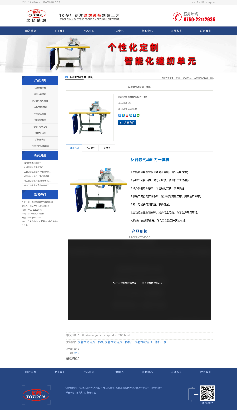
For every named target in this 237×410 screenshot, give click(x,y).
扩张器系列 (40, 140)
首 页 (178, 78)
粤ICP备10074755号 (139, 388)
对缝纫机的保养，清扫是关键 (36, 176)
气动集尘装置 (40, 114)
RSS (208, 2)
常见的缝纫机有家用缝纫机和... (37, 181)
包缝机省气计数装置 (40, 146)
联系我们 (205, 31)
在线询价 (127, 122)
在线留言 (176, 31)
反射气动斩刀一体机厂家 (150, 342)
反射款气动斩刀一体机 (204, 78)
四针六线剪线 (40, 94)
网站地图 (200, 2)
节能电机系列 (40, 133)
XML (213, 2)
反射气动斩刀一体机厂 (119, 342)
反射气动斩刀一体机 (91, 342)
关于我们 (59, 31)
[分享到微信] (138, 115)
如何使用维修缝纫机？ (33, 163)
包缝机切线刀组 (40, 127)
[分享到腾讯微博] (130, 115)
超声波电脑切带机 (40, 101)
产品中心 (89, 31)
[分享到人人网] (134, 115)
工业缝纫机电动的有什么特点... (37, 172)
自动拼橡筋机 (40, 88)
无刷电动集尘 (40, 120)
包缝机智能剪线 (40, 107)
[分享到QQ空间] (123, 115)
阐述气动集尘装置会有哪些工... (37, 185)
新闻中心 (147, 31)
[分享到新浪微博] (127, 115)
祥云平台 (69, 392)
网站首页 (30, 31)
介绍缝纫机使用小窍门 (33, 167)
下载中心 (118, 31)
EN (193, 2)
